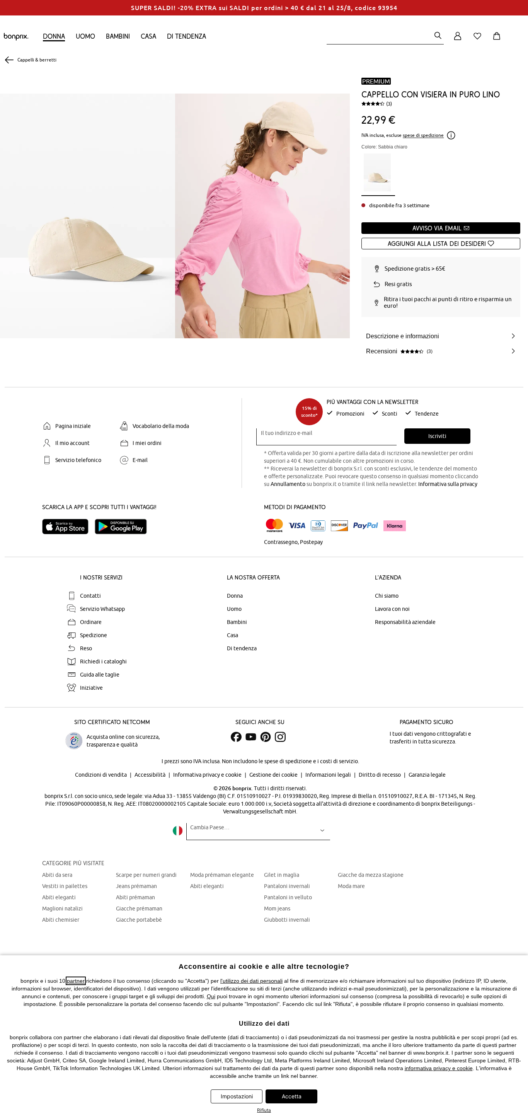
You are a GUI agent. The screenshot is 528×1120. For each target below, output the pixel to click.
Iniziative (91, 688)
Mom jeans (277, 908)
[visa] (296, 525)
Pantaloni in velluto (288, 897)
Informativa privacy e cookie (208, 775)
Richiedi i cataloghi (103, 661)
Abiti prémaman (135, 897)
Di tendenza (186, 36)
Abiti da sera (57, 875)
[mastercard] (274, 525)
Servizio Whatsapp (102, 609)
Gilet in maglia (281, 875)
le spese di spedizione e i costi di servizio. (309, 761)
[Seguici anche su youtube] (250, 737)
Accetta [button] (291, 1096)
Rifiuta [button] (264, 1110)
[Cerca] (438, 36)
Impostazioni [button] (237, 1096)
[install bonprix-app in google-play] (124, 526)
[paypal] (365, 525)
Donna (54, 36)
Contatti (90, 596)
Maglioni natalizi (62, 908)
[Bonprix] (16, 39)
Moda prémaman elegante (222, 875)
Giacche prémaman (139, 908)
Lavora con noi (392, 609)
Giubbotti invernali (287, 920)
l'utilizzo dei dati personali (251, 981)
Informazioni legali (328, 775)
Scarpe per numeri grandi (146, 875)
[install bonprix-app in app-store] (68, 526)
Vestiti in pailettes (64, 886)
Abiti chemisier (60, 920)
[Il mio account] (457, 40)
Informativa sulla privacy (447, 484)
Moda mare (351, 886)
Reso (86, 648)
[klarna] (395, 525)
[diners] (318, 525)
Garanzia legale (427, 775)
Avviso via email (437, 228)
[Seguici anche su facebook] (236, 737)
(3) (389, 104)
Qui (211, 996)
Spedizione (93, 635)
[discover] (339, 525)
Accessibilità (151, 775)
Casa (148, 36)
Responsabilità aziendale (405, 622)
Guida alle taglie (99, 675)
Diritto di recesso (380, 775)
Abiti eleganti (59, 897)
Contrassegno (281, 542)
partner (76, 981)
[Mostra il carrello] (498, 40)
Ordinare (91, 622)
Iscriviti (437, 436)
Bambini (118, 36)
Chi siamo (387, 596)
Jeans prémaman (136, 886)
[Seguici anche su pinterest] (265, 737)
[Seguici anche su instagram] (280, 737)
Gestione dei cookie (274, 775)
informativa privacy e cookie (439, 1068)
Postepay (311, 542)
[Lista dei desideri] (479, 40)
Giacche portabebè (139, 920)
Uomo (85, 36)
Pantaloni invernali (287, 886)
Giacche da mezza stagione (371, 875)
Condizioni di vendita (101, 775)
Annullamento (288, 484)
